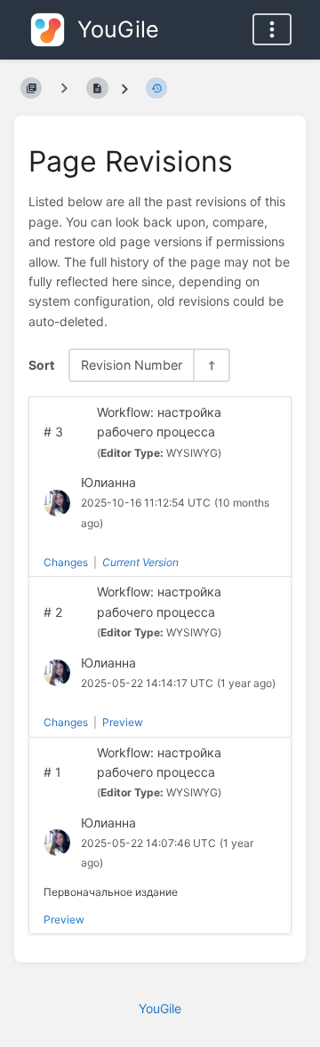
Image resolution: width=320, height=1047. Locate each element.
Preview (122, 722)
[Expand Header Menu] (272, 29)
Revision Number (131, 364)
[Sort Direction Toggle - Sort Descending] (210, 365)
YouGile (160, 1008)
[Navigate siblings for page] (64, 87)
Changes (66, 562)
